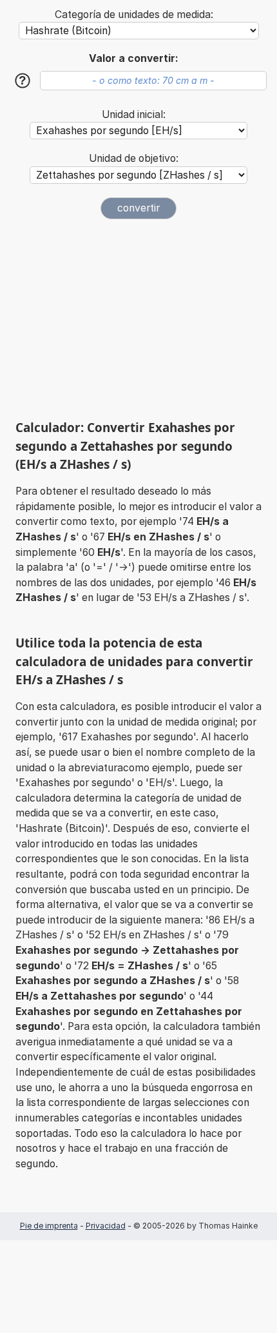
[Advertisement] (138, 319)
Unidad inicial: (134, 114)
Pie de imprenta (49, 1225)
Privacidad (106, 1225)
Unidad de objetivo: (133, 158)
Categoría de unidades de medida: (134, 14)
